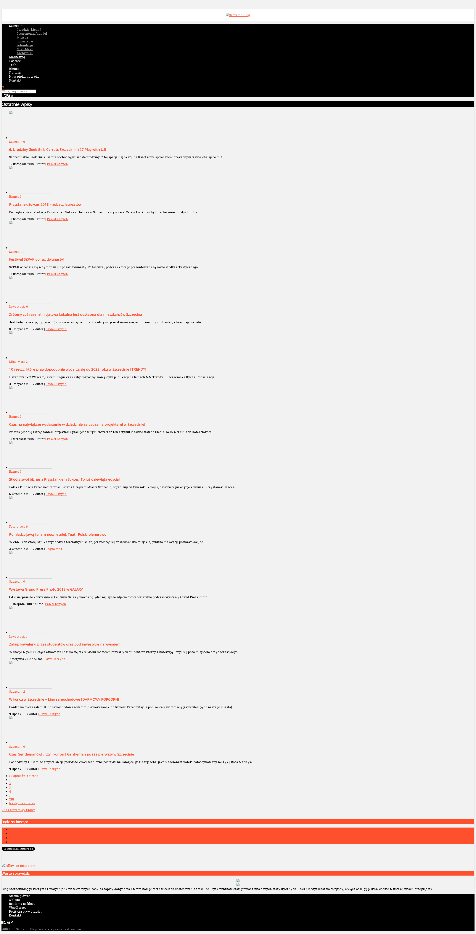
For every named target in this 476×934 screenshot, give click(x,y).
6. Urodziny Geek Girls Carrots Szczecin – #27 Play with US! (57, 149)
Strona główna (19, 896)
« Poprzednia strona (23, 776)
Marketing (17, 57)
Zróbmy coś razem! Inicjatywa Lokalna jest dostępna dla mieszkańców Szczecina (75, 314)
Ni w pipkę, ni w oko (24, 76)
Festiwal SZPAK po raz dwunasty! (36, 259)
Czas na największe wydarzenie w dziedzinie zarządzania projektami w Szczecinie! (77, 424)
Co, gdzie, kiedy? (29, 29)
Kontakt (15, 80)
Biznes (14, 69)
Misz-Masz (25, 49)
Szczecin (15, 26)
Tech (12, 65)
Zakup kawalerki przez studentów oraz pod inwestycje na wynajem (64, 644)
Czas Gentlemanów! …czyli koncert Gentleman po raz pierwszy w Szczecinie (71, 754)
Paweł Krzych (57, 164)
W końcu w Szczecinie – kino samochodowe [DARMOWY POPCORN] (64, 699)
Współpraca (17, 907)
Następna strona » (22, 803)
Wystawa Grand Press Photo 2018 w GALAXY (46, 589)
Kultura (15, 72)
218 (11, 799)
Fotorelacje (25, 45)
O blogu (14, 900)
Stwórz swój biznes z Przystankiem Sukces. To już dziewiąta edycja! (64, 479)
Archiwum (25, 53)
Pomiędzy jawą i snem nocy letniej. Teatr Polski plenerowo (57, 534)
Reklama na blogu (22, 904)
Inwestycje (25, 41)
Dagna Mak (54, 549)
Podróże (15, 61)
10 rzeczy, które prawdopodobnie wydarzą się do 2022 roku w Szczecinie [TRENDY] (77, 369)
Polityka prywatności (25, 911)
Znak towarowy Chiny (18, 810)
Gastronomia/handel (32, 33)
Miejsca (22, 37)
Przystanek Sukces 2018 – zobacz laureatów (45, 204)
